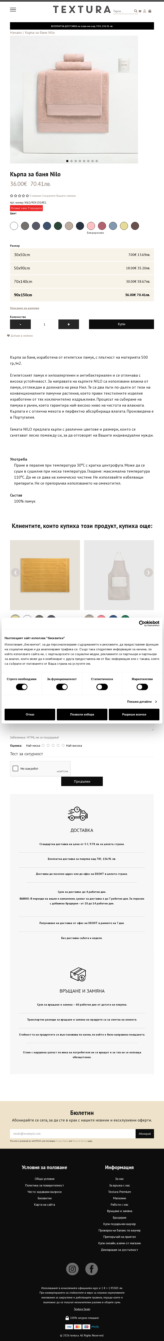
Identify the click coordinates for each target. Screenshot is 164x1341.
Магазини (119, 1198)
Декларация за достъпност (119, 1250)
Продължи (82, 781)
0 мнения (35, 196)
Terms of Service (80, 1141)
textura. (74, 1335)
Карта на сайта (44, 1204)
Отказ (30, 714)
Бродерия (119, 1217)
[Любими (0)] (141, 11)
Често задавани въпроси (45, 1192)
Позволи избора (82, 714)
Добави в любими (21, 335)
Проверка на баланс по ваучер (119, 1230)
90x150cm (82, 294)
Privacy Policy (62, 1141)
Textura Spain (82, 1309)
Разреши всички (134, 714)
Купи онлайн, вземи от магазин (119, 1243)
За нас (119, 1179)
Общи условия (44, 1179)
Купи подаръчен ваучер (119, 1224)
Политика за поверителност (44, 1185)
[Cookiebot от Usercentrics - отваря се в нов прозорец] (141, 624)
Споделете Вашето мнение (59, 196)
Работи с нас (119, 1204)
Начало (16, 32)
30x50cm (82, 254)
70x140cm (82, 281)
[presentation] (15, 572)
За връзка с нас (119, 1185)
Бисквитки (45, 1198)
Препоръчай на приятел (119, 1237)
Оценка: (16, 745)
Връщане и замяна (119, 1211)
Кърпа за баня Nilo (40, 32)
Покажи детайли (139, 701)
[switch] (62, 687)
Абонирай (145, 1133)
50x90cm (82, 268)
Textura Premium (119, 1192)
